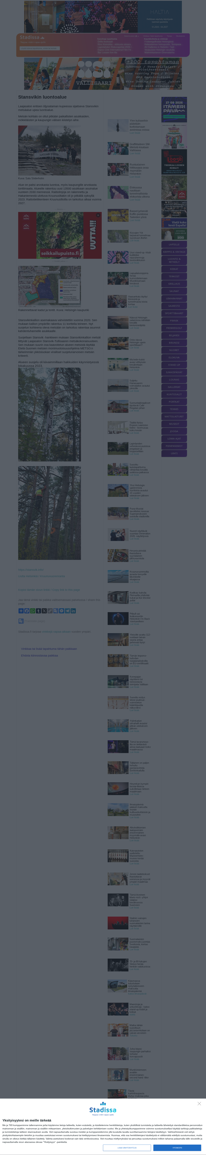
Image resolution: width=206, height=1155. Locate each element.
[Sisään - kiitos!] (200, 1104)
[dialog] (103, 1127)
